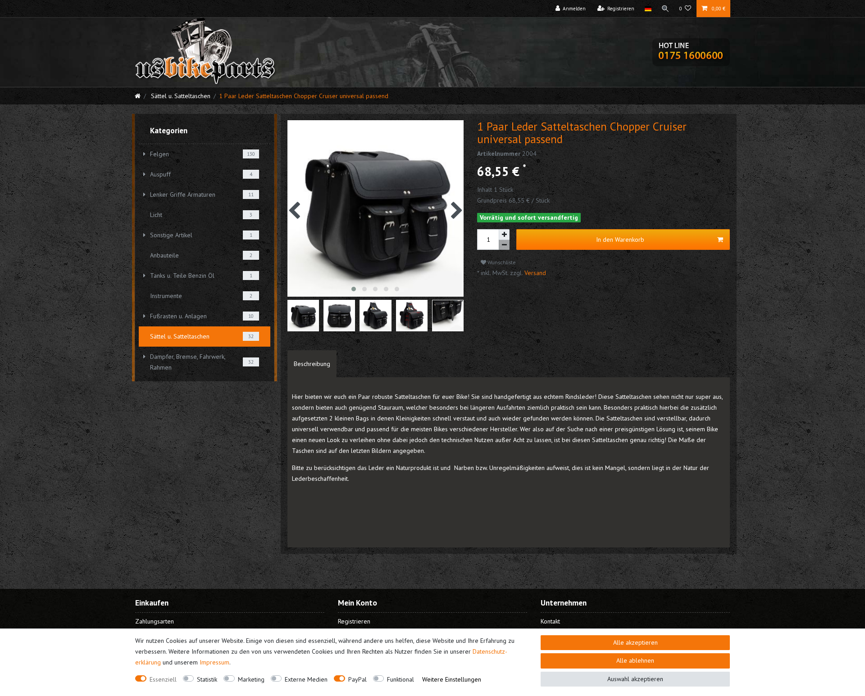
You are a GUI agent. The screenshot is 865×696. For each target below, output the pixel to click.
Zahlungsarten (154, 621)
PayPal (357, 679)
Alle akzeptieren (635, 642)
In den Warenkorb (620, 239)
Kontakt (550, 621)
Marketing (251, 679)
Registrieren (354, 621)
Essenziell (163, 679)
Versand (534, 273)
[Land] (647, 8)
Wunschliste (501, 262)
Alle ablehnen (635, 660)
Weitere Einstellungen (451, 679)
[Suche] (665, 8)
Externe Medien (306, 679)
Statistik (207, 679)
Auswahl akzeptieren (635, 679)
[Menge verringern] (504, 245)
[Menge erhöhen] (504, 234)
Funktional (400, 679)
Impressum (214, 662)
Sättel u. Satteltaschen (179, 96)
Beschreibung (312, 364)
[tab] (312, 363)
